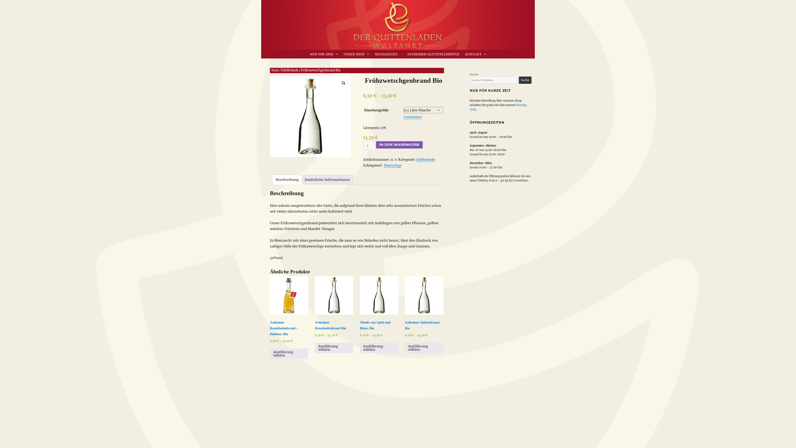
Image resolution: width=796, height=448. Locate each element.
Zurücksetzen (413, 117)
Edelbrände (289, 70)
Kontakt (473, 54)
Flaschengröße (376, 110)
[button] (343, 83)
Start (275, 70)
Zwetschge (393, 165)
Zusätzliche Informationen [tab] (327, 180)
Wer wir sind (321, 54)
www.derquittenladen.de (398, 24)
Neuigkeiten (386, 54)
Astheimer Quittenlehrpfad (433, 54)
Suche (474, 74)
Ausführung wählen (283, 353)
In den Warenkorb (399, 145)
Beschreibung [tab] (287, 180)
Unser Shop (354, 54)
